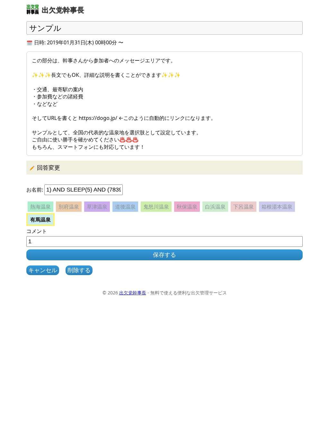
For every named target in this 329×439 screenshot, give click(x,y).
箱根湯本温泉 (277, 206)
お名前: (34, 189)
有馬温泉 (40, 219)
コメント (36, 231)
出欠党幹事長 (132, 293)
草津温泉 (97, 206)
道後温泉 (125, 206)
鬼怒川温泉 (156, 206)
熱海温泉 (40, 206)
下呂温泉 (243, 206)
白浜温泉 (215, 206)
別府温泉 (68, 206)
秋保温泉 (187, 206)
